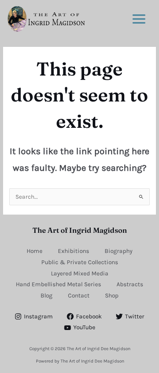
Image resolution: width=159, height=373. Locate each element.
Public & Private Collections (79, 262)
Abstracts (130, 284)
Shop (111, 295)
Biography (118, 251)
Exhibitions (73, 251)
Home (34, 251)
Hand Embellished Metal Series (58, 284)
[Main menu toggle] (139, 19)
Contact (79, 295)
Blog (46, 295)
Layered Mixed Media (79, 273)
